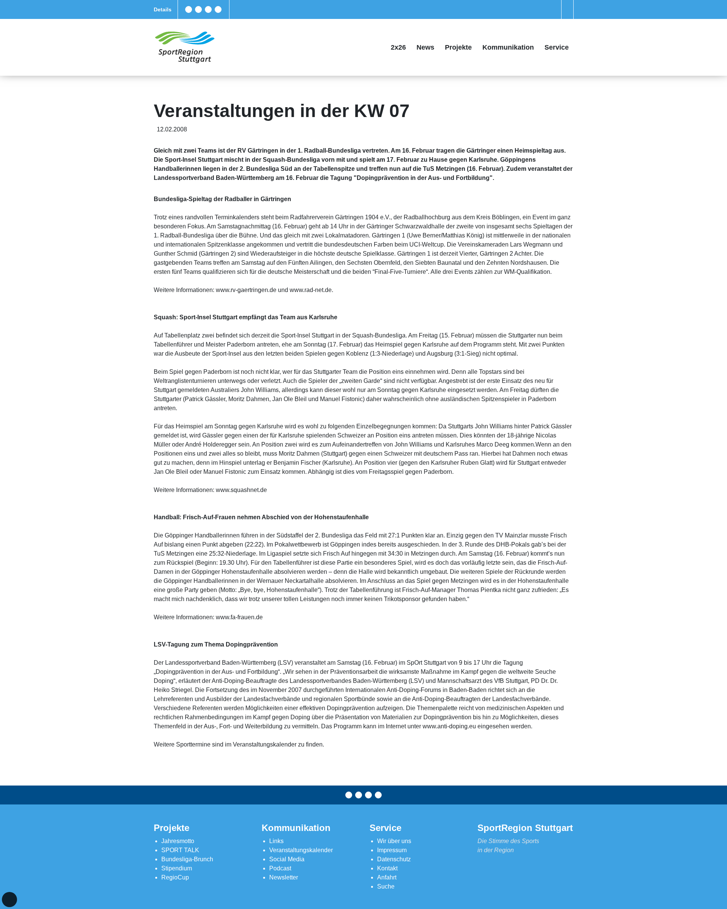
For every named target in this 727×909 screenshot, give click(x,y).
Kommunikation (508, 47)
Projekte (458, 47)
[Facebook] (188, 9)
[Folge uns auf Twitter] (198, 9)
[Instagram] (208, 9)
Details (163, 9)
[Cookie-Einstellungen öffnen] (9, 899)
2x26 (398, 47)
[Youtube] (218, 9)
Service (556, 47)
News (425, 47)
